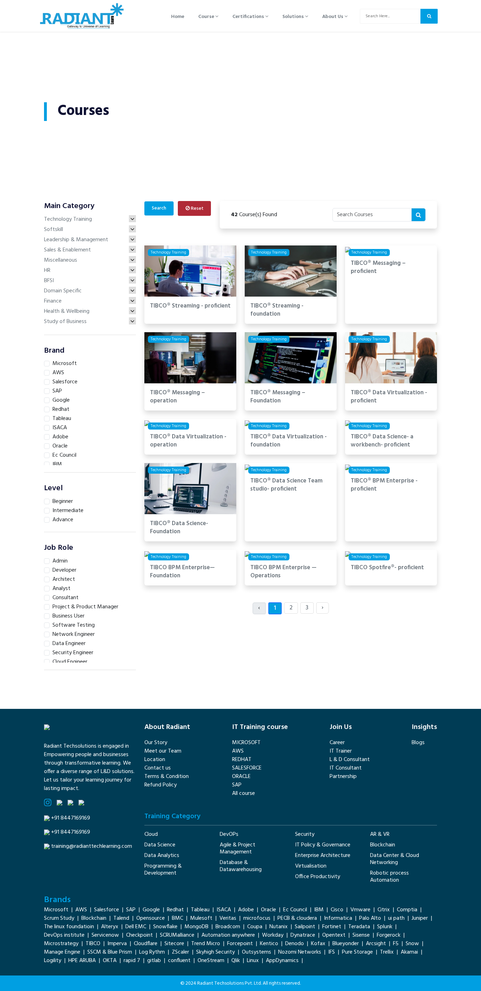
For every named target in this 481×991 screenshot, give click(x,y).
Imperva (117, 943)
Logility (52, 960)
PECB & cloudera (297, 918)
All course (243, 793)
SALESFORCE (247, 768)
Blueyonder (345, 943)
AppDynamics (282, 960)
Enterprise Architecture (322, 855)
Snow (412, 943)
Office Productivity (317, 876)
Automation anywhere (228, 935)
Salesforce (106, 909)
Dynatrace (303, 935)
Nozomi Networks (299, 952)
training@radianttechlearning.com (91, 846)
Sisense (361, 935)
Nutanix (278, 926)
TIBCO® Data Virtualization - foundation (288, 441)
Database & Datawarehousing (241, 866)
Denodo (294, 943)
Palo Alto (370, 918)
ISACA (224, 909)
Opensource (150, 918)
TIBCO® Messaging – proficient (378, 268)
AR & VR (379, 834)
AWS (238, 751)
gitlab (154, 960)
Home (177, 17)
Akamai (409, 952)
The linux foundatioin (69, 926)
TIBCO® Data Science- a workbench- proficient (382, 441)
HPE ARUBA (82, 960)
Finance (53, 301)
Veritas (227, 918)
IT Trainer (341, 751)
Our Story (155, 742)
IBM (319, 909)
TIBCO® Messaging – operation (177, 397)
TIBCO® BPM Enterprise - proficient (384, 485)
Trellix (387, 952)
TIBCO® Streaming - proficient (190, 306)
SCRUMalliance (177, 935)
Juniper (420, 918)
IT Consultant (346, 768)
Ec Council (295, 909)
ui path (396, 918)
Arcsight (376, 943)
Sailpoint (305, 926)
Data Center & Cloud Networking (394, 859)
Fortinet (331, 926)
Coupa (254, 926)
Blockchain (382, 845)
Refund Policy (160, 785)
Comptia (407, 909)
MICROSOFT (246, 742)
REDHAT (241, 759)
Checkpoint (139, 935)
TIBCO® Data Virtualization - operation (188, 441)
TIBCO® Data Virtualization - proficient (389, 397)
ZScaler (180, 952)
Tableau (200, 909)
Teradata (359, 926)
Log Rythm (152, 952)
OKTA (110, 960)
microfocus (256, 918)
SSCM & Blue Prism (109, 952)
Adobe (246, 909)
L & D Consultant (350, 759)
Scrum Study (59, 918)
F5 (396, 943)
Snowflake (165, 926)
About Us (333, 17)
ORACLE (241, 776)
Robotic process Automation (389, 877)
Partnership (343, 776)
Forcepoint (240, 943)
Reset (197, 209)
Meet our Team (162, 751)
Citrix (383, 909)
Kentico (269, 943)
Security (304, 834)
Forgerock (388, 935)
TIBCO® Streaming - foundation (277, 310)
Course (206, 17)
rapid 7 (132, 960)
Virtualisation (310, 866)
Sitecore (174, 943)
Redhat (175, 909)
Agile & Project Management (237, 848)
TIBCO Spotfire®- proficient (387, 568)
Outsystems (256, 952)
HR (47, 270)
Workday (272, 935)
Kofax (318, 943)
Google (151, 909)
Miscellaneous (60, 260)
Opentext (333, 935)
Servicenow (105, 935)
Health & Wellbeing (66, 311)
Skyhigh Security (215, 952)
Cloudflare (145, 943)
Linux (253, 960)
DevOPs (229, 834)
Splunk (384, 926)
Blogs (418, 742)
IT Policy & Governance (322, 845)
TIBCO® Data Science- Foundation (179, 528)
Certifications (248, 17)
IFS (331, 952)
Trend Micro (205, 943)
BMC (177, 918)
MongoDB (196, 926)
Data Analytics (161, 855)
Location (154, 759)
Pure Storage (357, 952)
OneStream (211, 960)
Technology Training (68, 219)
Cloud (151, 834)
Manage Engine (62, 952)
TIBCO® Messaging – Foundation (277, 397)
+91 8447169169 (70, 818)
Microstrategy (61, 943)
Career (337, 742)
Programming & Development (163, 870)
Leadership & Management (76, 240)
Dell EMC (135, 926)
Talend (121, 918)
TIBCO (93, 943)
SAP (237, 785)
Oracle (268, 909)
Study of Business (65, 321)
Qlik (235, 960)
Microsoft (56, 909)
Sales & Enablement (67, 250)
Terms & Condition (166, 776)
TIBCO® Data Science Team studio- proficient (286, 485)
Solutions (293, 17)
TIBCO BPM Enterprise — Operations (283, 572)
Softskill (53, 229)
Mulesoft (201, 918)
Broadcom (227, 926)
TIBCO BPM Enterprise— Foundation (182, 572)
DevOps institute (64, 935)
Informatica (338, 918)
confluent (179, 960)
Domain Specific (63, 291)
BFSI (49, 280)
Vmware (360, 909)
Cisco (337, 909)
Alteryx (109, 926)
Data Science (159, 845)
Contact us (157, 768)
